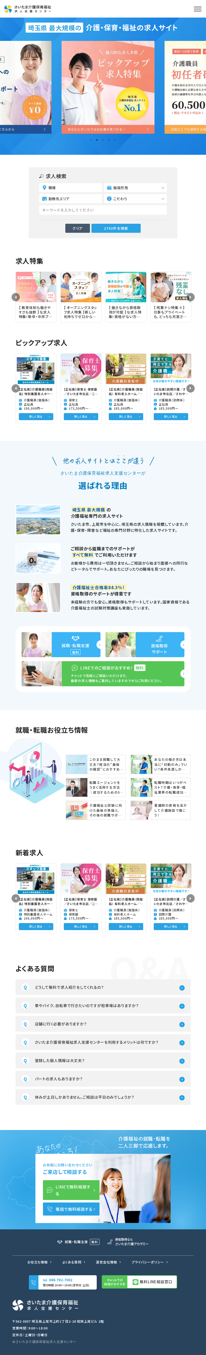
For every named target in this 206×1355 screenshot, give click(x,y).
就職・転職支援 (81, 1241)
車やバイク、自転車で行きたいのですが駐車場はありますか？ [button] (87, 1005)
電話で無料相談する (74, 1209)
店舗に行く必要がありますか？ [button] (61, 1023)
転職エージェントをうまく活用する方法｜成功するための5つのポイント (104, 787)
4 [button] (109, 139)
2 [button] (96, 139)
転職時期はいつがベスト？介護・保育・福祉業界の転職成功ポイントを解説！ (170, 787)
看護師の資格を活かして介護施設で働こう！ (170, 810)
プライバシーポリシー (148, 1262)
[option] (103, 87)
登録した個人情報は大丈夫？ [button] (60, 1060)
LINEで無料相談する (73, 1190)
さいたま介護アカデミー (132, 1241)
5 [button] (115, 139)
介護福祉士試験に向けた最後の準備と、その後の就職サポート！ (105, 810)
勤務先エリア (59, 198)
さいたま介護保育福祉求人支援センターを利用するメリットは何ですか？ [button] (97, 1042)
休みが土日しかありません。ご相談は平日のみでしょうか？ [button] (84, 1097)
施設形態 (120, 187)
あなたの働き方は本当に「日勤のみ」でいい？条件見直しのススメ (170, 764)
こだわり (120, 198)
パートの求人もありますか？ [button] (59, 1078)
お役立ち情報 (37, 1262)
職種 (52, 187)
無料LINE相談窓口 (156, 1281)
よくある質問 (71, 1262)
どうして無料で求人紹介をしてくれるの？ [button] (69, 987)
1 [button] (90, 139)
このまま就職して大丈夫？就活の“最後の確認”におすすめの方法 (105, 764)
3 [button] (103, 139)
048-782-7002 (61, 1279)
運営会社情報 (106, 1262)
